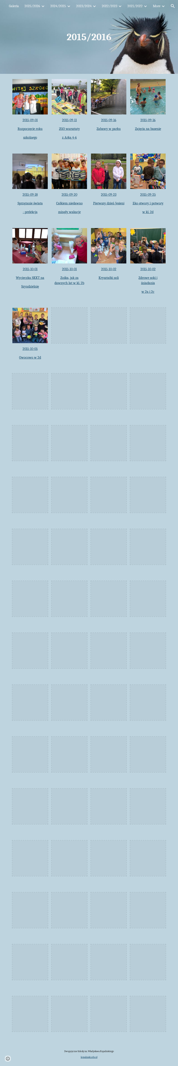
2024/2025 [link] (58, 6)
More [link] (156, 6)
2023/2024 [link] (84, 6)
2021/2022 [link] (135, 6)
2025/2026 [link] (32, 6)
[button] (173, 6)
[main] (89, 37)
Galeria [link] (14, 6)
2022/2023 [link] (109, 6)
